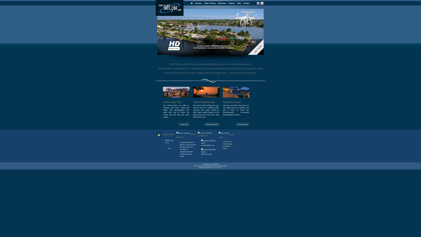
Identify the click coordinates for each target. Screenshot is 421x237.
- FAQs (224, 148)
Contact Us (203, 135)
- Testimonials (227, 144)
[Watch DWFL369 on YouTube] (262, 4)
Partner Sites (168, 134)
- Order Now (226, 142)
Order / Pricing (210, 3)
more (169, 148)
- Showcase (226, 146)
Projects (231, 3)
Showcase (222, 3)
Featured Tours (232, 102)
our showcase (242, 124)
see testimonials (212, 124)
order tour (184, 124)
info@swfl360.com (207, 145)
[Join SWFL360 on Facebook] (258, 4)
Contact (246, 3)
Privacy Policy (218, 167)
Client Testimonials (204, 102)
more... (167, 143)
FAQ (239, 3)
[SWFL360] (170, 8)
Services (198, 3)
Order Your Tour (172, 102)
